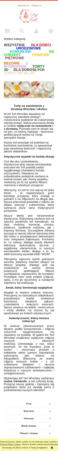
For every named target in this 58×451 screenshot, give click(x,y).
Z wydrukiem (16, 64)
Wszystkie (14, 45)
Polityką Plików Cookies (10, 444)
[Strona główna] (29, 15)
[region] (29, 89)
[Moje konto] (36, 31)
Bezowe (12, 63)
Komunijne (20, 51)
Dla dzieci (41, 45)
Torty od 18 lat (19, 73)
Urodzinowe (28, 48)
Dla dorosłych (29, 70)
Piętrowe (14, 58)
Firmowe (40, 55)
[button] (7, 31)
